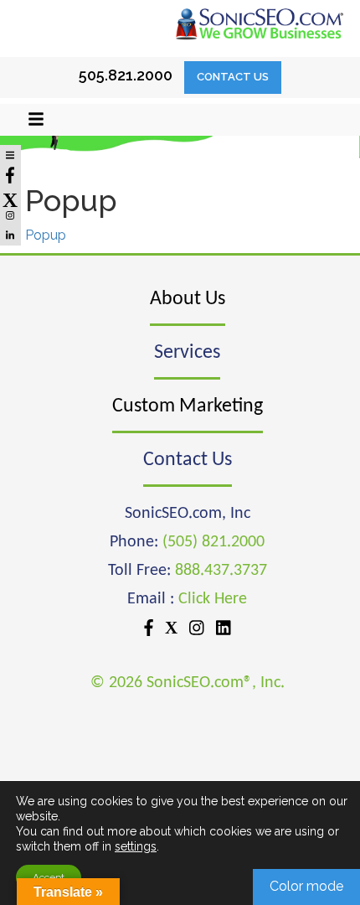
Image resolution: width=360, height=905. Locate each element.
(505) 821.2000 (213, 542)
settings (136, 846)
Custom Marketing (187, 406)
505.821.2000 (125, 75)
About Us (187, 299)
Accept (48, 877)
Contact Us (233, 76)
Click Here (212, 599)
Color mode (306, 886)
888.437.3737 (221, 570)
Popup (45, 235)
